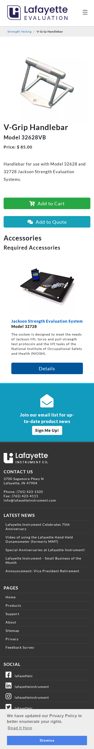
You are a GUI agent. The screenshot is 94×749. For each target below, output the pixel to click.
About (11, 622)
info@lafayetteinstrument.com (30, 500)
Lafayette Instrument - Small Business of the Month (43, 560)
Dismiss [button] (47, 740)
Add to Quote (50, 222)
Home (11, 597)
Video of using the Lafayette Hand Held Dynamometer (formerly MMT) (39, 539)
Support (12, 614)
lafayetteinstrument (30, 687)
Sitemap (12, 631)
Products (13, 605)
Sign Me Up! (47, 430)
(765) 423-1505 (30, 492)
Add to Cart (50, 203)
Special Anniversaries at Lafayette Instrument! (45, 550)
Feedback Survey (20, 647)
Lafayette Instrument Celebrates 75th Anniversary (38, 526)
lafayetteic (22, 676)
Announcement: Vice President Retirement (42, 571)
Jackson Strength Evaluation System (47, 321)
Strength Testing (19, 31)
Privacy (12, 639)
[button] (85, 12)
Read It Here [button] (20, 728)
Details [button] (47, 368)
